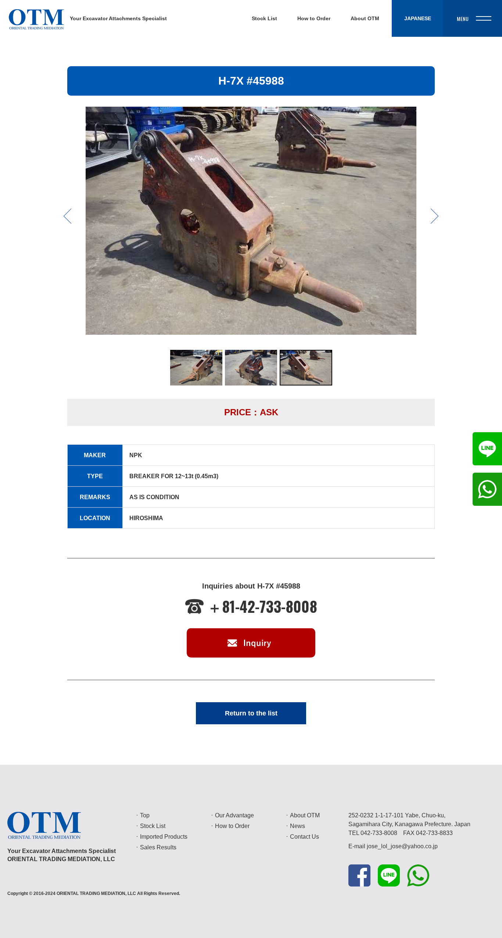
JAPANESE (417, 18)
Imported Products (163, 837)
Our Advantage (234, 815)
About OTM (305, 815)
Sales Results (158, 847)
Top (145, 815)
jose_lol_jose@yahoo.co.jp (402, 846)
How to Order (232, 826)
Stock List (152, 826)
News (297, 826)
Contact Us (304, 837)
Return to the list (251, 713)
